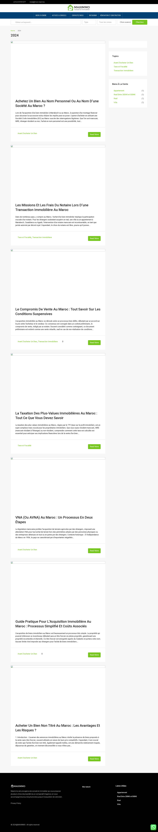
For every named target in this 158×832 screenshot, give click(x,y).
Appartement (119, 91)
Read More (94, 134)
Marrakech (86, 787)
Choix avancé (125, 22)
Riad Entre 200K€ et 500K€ (124, 94)
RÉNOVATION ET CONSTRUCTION (110, 15)
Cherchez (140, 22)
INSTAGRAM (93, 15)
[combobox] (89, 22)
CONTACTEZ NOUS (78, 15)
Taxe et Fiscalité (24, 237)
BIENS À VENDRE (41, 15)
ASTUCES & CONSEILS (59, 15)
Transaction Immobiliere (42, 237)
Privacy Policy (16, 803)
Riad (115, 98)
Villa (115, 102)
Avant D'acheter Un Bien (27, 133)
